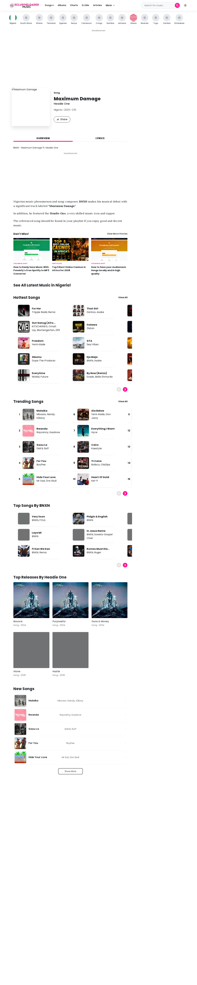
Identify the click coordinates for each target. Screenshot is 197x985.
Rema (51, 312)
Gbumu (37, 357)
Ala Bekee (97, 410)
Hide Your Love (46, 477)
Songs (48, 5)
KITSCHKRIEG (40, 326)
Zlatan (90, 328)
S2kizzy (40, 418)
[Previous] (119, 389)
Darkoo (91, 312)
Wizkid (35, 376)
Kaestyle (96, 448)
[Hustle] (70, 650)
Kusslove (54, 432)
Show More (70, 771)
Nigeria (58, 110)
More (109, 5)
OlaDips (105, 464)
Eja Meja (92, 357)
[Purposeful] (70, 600)
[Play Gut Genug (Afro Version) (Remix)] (23, 326)
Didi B (39, 448)
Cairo (95, 445)
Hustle (56, 671)
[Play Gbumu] (23, 358)
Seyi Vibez (93, 344)
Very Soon (38, 516)
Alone (16, 671)
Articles (97, 5)
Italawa (92, 324)
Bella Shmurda (104, 376)
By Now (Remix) (97, 373)
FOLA (42, 520)
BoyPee (41, 464)
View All (122, 297)
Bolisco (95, 464)
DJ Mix (85, 5)
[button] (185, 5)
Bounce (17, 621)
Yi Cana (96, 461)
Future (44, 376)
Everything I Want (103, 428)
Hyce (94, 432)
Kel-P (94, 480)
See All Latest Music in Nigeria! (42, 285)
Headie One (62, 104)
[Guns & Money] (110, 600)
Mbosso (41, 414)
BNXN (90, 360)
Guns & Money (100, 621)
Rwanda (42, 428)
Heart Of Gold (100, 477)
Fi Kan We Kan (41, 549)
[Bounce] (31, 600)
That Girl (92, 308)
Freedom (38, 341)
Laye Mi (37, 533)
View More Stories (117, 233)
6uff (46, 448)
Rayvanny (42, 432)
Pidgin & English (97, 516)
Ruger (97, 552)
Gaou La (41, 445)
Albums (62, 5)
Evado (90, 376)
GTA (89, 341)
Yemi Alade (38, 344)
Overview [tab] (43, 138)
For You (41, 461)
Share (63, 119)
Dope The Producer (44, 360)
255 (57, 330)
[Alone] (31, 650)
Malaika (41, 410)
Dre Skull (51, 480)
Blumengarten (45, 330)
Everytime (38, 373)
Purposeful (58, 621)
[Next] (125, 389)
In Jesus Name (96, 531)
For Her (36, 308)
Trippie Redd (39, 312)
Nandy (51, 414)
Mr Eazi (40, 480)
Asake (100, 312)
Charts (74, 5)
